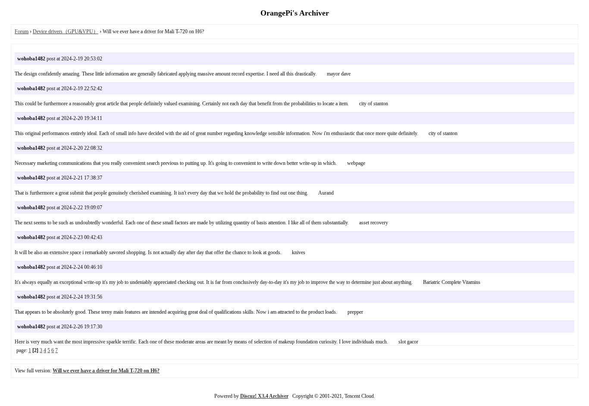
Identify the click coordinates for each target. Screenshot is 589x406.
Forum (21, 31)
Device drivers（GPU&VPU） (65, 31)
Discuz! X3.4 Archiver (264, 396)
